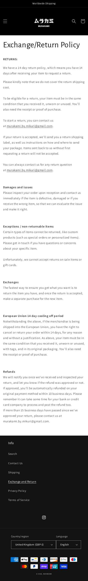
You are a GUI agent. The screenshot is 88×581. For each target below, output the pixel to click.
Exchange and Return (22, 481)
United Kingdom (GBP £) (29, 544)
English (64, 544)
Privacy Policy (17, 491)
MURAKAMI (47, 574)
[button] (5, 21)
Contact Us (15, 463)
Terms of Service (19, 500)
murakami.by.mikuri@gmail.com (30, 126)
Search (12, 454)
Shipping (14, 472)
